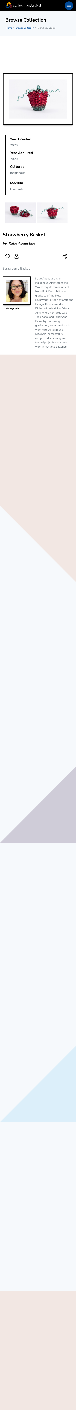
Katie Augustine (21, 243)
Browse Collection (25, 27)
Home (9, 27)
